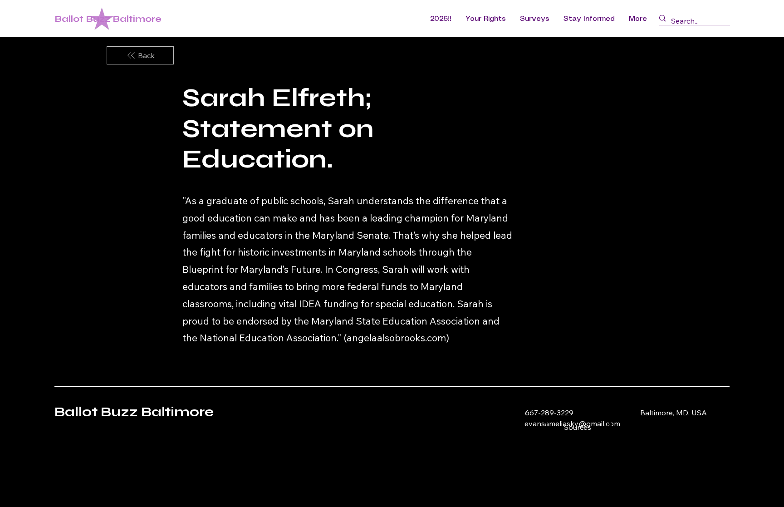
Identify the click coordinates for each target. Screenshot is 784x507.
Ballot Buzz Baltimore (108, 19)
